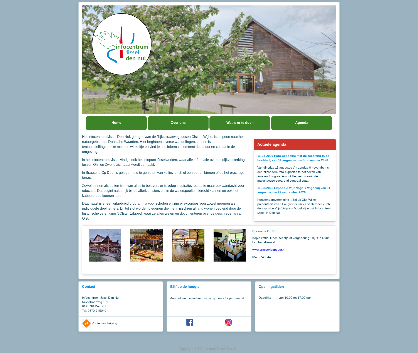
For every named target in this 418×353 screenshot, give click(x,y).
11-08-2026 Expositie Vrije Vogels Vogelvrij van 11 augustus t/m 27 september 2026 (293, 190)
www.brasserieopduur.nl (268, 249)
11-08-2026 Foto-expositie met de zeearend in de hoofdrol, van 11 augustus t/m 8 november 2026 (293, 158)
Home (116, 122)
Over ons (178, 122)
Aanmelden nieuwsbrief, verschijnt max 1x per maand (207, 298)
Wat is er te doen (240, 122)
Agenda (301, 122)
